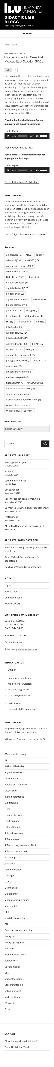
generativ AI (14, 310)
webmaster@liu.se (28, 649)
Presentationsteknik (15, 954)
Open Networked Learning (18, 930)
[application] (27, 136)
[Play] (8, 136)
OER (30, 349)
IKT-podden (24, 321)
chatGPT (32, 260)
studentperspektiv (17, 377)
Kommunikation (12, 869)
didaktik (33, 277)
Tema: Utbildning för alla (17, 1047)
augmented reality (14, 772)
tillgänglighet (14, 383)
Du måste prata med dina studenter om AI (26, 508)
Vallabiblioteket (12, 991)
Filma (7, 809)
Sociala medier (12, 966)
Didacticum (15, 277)
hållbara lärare (33, 316)
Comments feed (13, 597)
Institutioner (14, 703)
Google (31, 310)
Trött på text (11, 517)
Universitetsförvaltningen (22, 709)
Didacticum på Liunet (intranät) (20, 1041)
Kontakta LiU (11, 635)
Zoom (28, 410)
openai (11, 355)
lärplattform (14, 349)
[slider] (44, 135)
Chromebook (11, 778)
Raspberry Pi (11, 960)
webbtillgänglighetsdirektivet (23, 399)
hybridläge (13, 316)
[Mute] (37, 136)
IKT (9, 321)
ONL (6, 924)
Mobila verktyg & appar (16, 900)
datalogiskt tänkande (15, 784)
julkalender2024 (17, 344)
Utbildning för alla (13, 985)
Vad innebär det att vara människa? (22, 498)
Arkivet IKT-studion (14, 766)
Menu (29, 33)
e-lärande (39, 299)
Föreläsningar (11, 821)
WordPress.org (12, 603)
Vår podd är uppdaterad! (28, 567)
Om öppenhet (11, 489)
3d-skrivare (14, 255)
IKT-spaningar (11, 839)
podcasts (9, 948)
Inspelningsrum (12, 857)
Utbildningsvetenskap (19, 695)
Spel (6, 973)
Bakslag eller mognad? (16, 462)
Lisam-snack (11, 887)
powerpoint (14, 366)
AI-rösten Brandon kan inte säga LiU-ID (25, 526)
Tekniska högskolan (18, 689)
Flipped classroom (14, 815)
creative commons (17, 271)
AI (29, 255)
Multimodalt (11, 906)
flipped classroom (17, 305)
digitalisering (15, 293)
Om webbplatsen (13, 642)
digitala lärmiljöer (17, 282)
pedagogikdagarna (17, 360)
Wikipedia (13, 410)
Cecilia (8, 567)
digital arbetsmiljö (17, 288)
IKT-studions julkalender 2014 (20, 845)
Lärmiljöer (9, 875)
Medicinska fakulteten (20, 683)
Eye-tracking (11, 803)
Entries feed (11, 591)
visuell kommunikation (19, 394)
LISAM (38, 344)
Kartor (23, 635)
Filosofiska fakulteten (19, 678)
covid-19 (27, 266)
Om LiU (12, 670)
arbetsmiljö (13, 260)
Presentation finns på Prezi (18, 147)
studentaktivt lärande (19, 371)
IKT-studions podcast (15, 851)
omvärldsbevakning (14, 918)
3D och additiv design (15, 754)
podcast (39, 360)
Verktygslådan (12, 997)
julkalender (14, 327)
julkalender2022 (17, 333)
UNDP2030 (35, 383)
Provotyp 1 (10, 471)
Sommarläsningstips (15, 480)
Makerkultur (11, 894)
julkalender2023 (17, 338)
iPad (40, 321)
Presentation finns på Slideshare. (21, 182)
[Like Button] (8, 70)
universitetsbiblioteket (20, 388)
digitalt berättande (17, 299)
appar (40, 255)
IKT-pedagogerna (13, 833)
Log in (7, 585)
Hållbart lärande (12, 827)
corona (11, 266)
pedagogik (27, 355)
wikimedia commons (18, 405)
